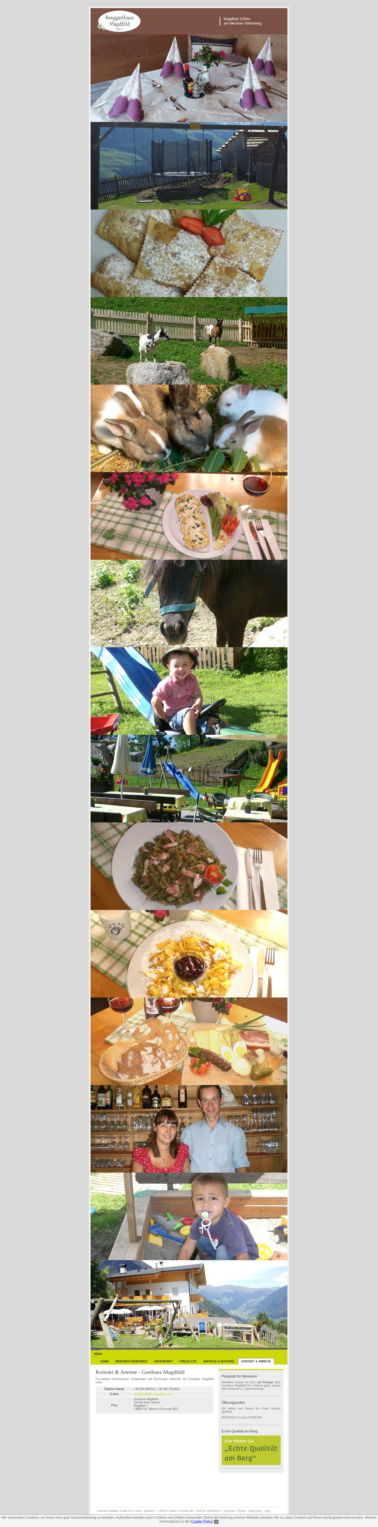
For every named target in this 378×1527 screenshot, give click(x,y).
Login (267, 1510)
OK (216, 1521)
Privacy (242, 1510)
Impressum (229, 1510)
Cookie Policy (202, 1521)
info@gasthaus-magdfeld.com (153, 1394)
